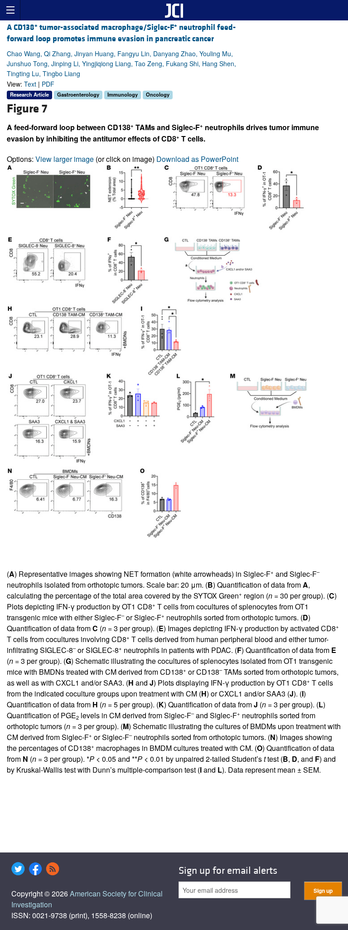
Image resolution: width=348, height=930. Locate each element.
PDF (48, 83)
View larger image (64, 159)
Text (30, 83)
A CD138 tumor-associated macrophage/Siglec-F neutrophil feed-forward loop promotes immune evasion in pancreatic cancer (121, 33)
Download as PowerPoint (197, 159)
